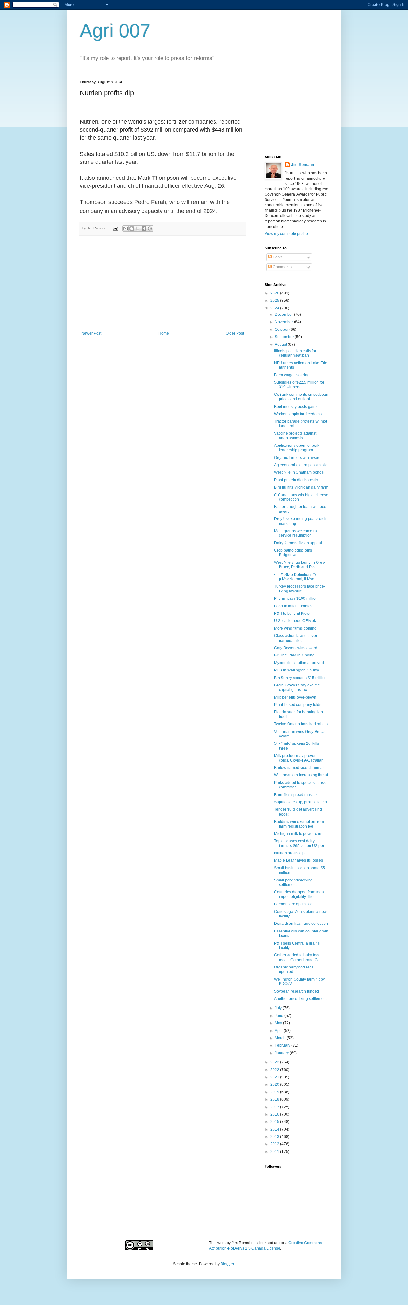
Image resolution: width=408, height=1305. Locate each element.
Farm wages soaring (292, 375)
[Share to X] (138, 228)
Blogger (227, 1264)
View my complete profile (286, 233)
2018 (275, 1099)
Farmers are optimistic (293, 904)
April (279, 1030)
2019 (275, 1092)
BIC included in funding (294, 655)
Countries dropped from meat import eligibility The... (299, 894)
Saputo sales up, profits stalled (300, 802)
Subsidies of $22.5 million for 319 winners (299, 384)
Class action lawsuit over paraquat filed (295, 638)
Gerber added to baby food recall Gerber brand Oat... (299, 957)
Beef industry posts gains (295, 406)
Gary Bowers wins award (295, 648)
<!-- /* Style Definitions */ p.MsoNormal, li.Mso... (295, 576)
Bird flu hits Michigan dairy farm (301, 487)
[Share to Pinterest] (150, 228)
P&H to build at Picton (293, 613)
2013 (275, 1137)
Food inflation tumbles (293, 606)
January (282, 1053)
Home (163, 333)
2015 (275, 1122)
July (279, 1008)
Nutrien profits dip (289, 853)
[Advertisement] (162, 283)
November (284, 322)
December (284, 314)
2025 (275, 300)
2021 (275, 1077)
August (281, 344)
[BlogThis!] (131, 228)
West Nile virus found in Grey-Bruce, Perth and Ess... (299, 564)
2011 (275, 1151)
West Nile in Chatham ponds (299, 472)
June (279, 1015)
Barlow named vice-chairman (299, 767)
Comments (282, 267)
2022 (275, 1070)
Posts (277, 257)
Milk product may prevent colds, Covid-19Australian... (300, 757)
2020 (275, 1084)
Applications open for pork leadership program (296, 447)
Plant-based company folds (297, 704)
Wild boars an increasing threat (301, 775)
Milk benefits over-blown (295, 697)
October (282, 329)
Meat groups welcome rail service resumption (296, 533)
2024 (275, 308)
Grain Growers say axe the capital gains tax (297, 687)
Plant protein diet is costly (296, 480)
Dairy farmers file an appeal (298, 543)
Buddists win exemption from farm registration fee (299, 823)
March (281, 1038)
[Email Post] (115, 228)
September (285, 337)
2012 (275, 1144)
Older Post (235, 333)
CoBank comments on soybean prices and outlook (301, 396)
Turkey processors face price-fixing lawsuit (299, 588)
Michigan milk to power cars (298, 833)
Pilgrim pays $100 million (296, 598)
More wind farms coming (295, 628)
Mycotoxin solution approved (299, 663)
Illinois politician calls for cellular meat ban (295, 353)
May (279, 1023)
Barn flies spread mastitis (295, 795)
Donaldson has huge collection (301, 923)
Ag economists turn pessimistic (300, 465)
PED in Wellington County (296, 670)
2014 (275, 1129)
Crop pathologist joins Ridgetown (293, 552)
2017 (275, 1107)
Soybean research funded (296, 991)
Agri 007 (115, 30)
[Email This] (125, 228)
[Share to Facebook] (144, 228)
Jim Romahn (302, 165)
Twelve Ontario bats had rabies (301, 724)
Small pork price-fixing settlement (293, 882)
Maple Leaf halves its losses (298, 860)
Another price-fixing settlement (300, 999)
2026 (275, 293)
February (283, 1045)
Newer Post (91, 333)
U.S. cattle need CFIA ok (295, 621)
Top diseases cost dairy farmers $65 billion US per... (300, 843)
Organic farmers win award (297, 457)
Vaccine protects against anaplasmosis (295, 435)
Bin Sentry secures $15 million (300, 678)
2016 (275, 1114)
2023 (275, 1062)
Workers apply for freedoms (298, 414)
